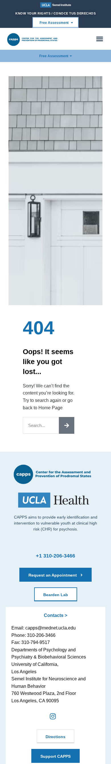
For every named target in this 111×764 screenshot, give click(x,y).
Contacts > (55, 615)
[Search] (66, 425)
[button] (99, 38)
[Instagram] (52, 716)
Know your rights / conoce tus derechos (55, 13)
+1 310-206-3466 (55, 556)
